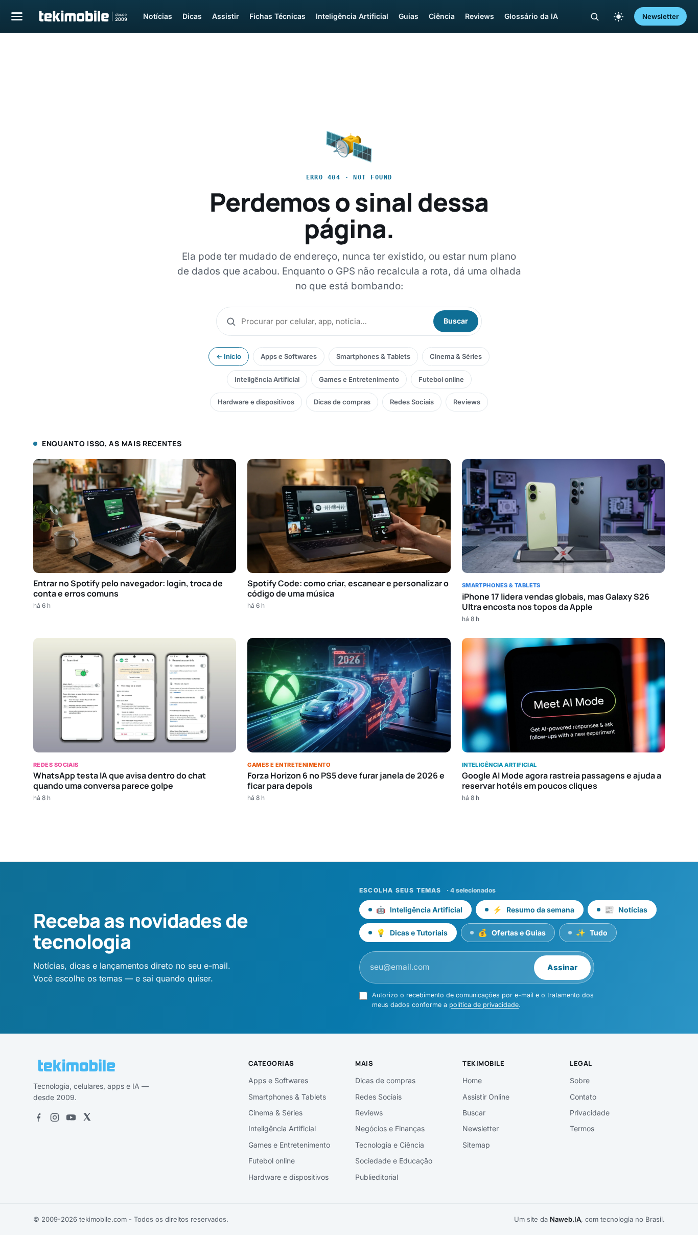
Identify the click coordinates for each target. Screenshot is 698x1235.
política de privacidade (484, 1005)
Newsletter (660, 16)
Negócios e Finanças (390, 1128)
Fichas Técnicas (277, 16)
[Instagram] (55, 1117)
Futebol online (441, 379)
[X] (86, 1117)
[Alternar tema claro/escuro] (618, 16)
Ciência (442, 16)
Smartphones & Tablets (373, 356)
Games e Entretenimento (359, 379)
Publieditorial (376, 1177)
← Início (228, 356)
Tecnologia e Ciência (389, 1144)
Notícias (157, 16)
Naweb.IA (565, 1219)
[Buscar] (594, 16)
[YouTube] (71, 1117)
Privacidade (590, 1112)
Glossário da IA (531, 16)
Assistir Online (485, 1096)
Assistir (225, 16)
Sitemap (476, 1144)
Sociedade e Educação (393, 1160)
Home (472, 1080)
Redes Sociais (412, 402)
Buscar (456, 320)
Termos (582, 1128)
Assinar (562, 967)
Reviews (479, 16)
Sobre (580, 1080)
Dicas (192, 16)
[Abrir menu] (17, 16)
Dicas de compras (342, 402)
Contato (583, 1096)
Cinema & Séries (456, 356)
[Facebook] (38, 1117)
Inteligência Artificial (352, 16)
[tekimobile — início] (82, 16)
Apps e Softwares (289, 356)
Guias (408, 16)
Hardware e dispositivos (256, 402)
